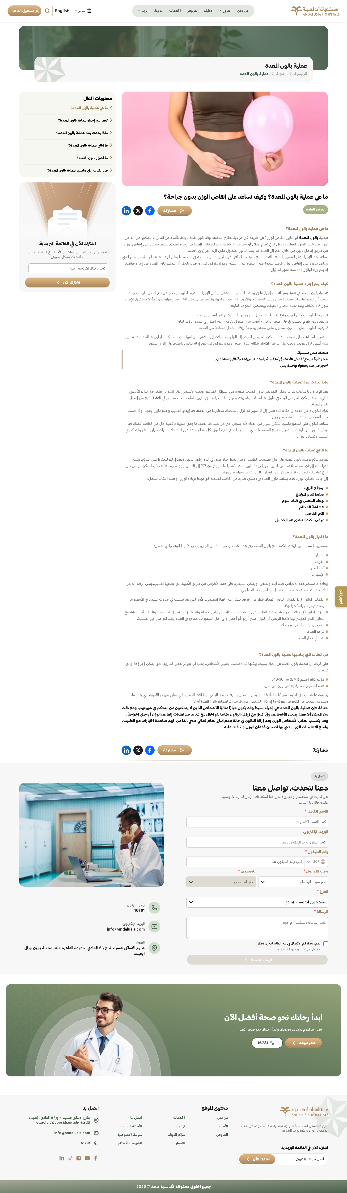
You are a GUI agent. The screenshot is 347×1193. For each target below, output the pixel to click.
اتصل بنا (136, 1118)
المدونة (159, 11)
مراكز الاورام (176, 1135)
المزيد (145, 11)
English (62, 10)
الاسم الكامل (316, 811)
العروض (192, 11)
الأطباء (208, 11)
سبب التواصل (315, 871)
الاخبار (180, 1143)
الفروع (227, 11)
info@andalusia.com (126, 929)
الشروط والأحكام (130, 1143)
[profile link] (96, 1158)
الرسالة (321, 912)
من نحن (242, 11)
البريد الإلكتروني (315, 832)
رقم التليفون (316, 852)
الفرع (322, 892)
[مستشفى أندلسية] (315, 11)
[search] (48, 11)
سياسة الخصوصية (129, 1135)
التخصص (247, 871)
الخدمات (175, 11)
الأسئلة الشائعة (131, 1126)
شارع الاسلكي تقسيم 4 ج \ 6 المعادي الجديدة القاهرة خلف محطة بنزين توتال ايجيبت (84, 951)
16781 (139, 910)
